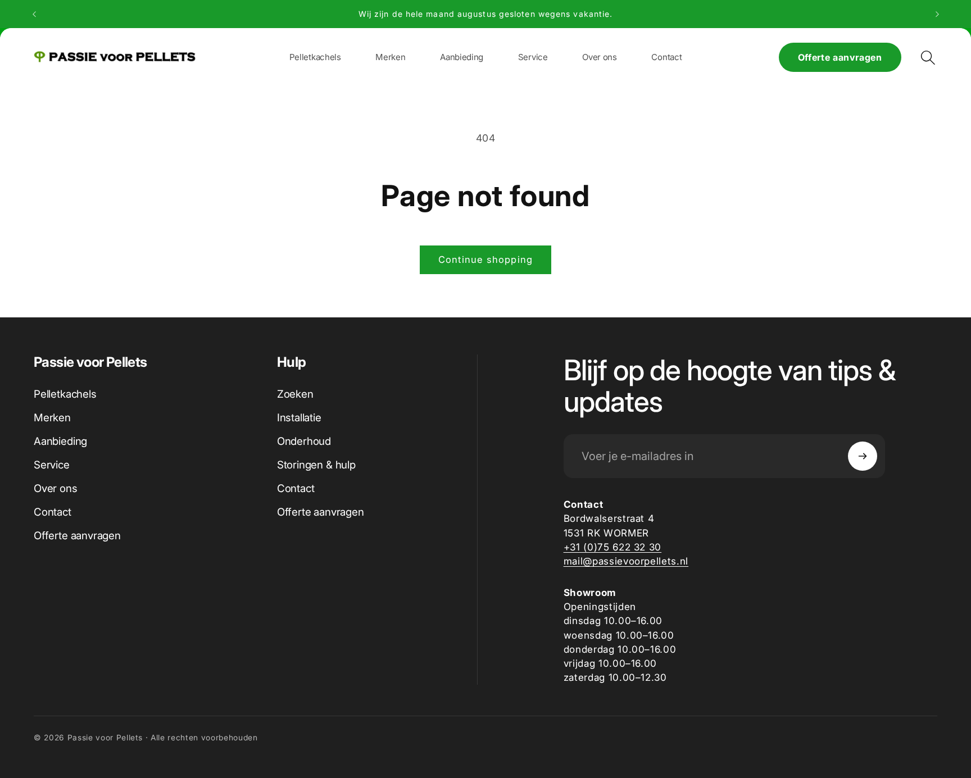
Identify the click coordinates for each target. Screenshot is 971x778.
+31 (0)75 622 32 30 (613, 547)
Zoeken (295, 394)
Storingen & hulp (316, 464)
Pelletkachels (65, 394)
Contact (52, 512)
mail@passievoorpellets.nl (626, 561)
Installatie (299, 417)
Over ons (56, 488)
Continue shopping (485, 259)
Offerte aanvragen (840, 57)
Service (52, 464)
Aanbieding (60, 441)
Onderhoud (304, 441)
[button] (390, 57)
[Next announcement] (937, 14)
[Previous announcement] (34, 14)
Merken (52, 417)
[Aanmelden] (862, 456)
